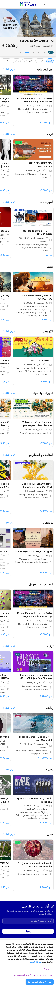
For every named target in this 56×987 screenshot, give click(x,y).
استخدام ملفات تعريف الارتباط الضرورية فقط (32, 975)
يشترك (28, 931)
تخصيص (47, 968)
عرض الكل (8, 69)
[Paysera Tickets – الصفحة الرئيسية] (28, 4)
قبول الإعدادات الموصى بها (39, 982)
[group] (28, 23)
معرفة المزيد (36, 961)
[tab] (44, 52)
